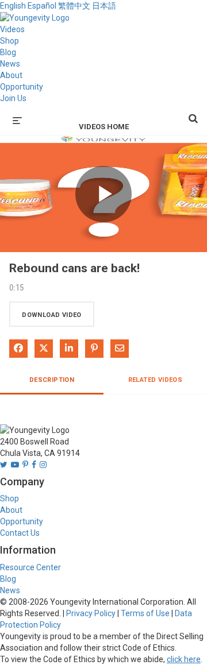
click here (184, 659)
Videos (12, 29)
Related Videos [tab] (155, 380)
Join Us (13, 98)
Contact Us (20, 533)
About (11, 75)
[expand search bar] (193, 113)
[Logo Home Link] (35, 17)
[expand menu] (17, 119)
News (10, 63)
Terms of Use (145, 613)
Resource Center (30, 567)
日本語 (104, 5)
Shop (9, 40)
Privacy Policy (91, 613)
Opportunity (21, 86)
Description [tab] (51, 380)
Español (42, 5)
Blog (8, 52)
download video (52, 315)
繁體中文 (74, 5)
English (13, 5)
